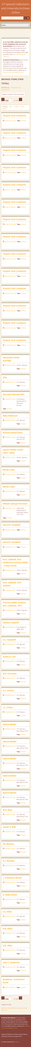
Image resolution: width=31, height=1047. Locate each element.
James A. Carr (9, 656)
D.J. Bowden (9, 861)
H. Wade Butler (10, 895)
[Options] (25, 18)
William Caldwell (11, 622)
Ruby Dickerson (10, 416)
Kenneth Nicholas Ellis (13, 394)
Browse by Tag (15, 87)
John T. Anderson (11, 962)
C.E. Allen (7, 912)
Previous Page (2, 99)
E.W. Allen (7, 928)
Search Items (5, 89)
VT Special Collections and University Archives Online (15, 8)
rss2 (5, 1010)
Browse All (5, 87)
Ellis (5, 377)
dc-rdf (10, 1008)
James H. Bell (9, 827)
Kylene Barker (9, 724)
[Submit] (28, 18)
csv (6, 1008)
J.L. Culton (8, 707)
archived (23, 120)
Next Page (20, 99)
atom (3, 1008)
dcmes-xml (15, 1008)
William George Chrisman (15, 503)
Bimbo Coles (9, 470)
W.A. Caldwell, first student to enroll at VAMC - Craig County (15, 562)
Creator (16, 106)
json (21, 1008)
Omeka (16, 1042)
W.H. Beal (7, 810)
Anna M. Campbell (11, 525)
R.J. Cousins (8, 690)
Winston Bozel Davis (13, 432)
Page (7, 100)
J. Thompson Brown (12, 878)
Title (10, 106)
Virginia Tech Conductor (14, 115)
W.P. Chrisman (10, 673)
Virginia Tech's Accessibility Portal (13, 72)
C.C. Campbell (9, 640)
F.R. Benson (8, 844)
